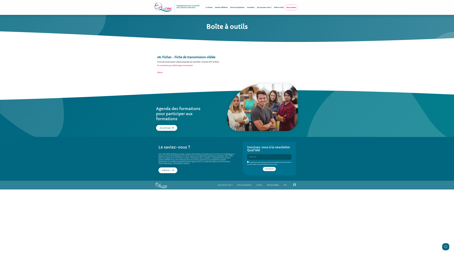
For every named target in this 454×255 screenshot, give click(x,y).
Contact (259, 185)
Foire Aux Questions (237, 7)
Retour (160, 72)
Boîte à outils (279, 7)
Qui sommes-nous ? (264, 7)
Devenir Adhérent (221, 7)
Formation (251, 7)
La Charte (209, 7)
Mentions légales (273, 185)
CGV (285, 185)
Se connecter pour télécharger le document (175, 65)
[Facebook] (295, 185)
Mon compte (291, 7)
